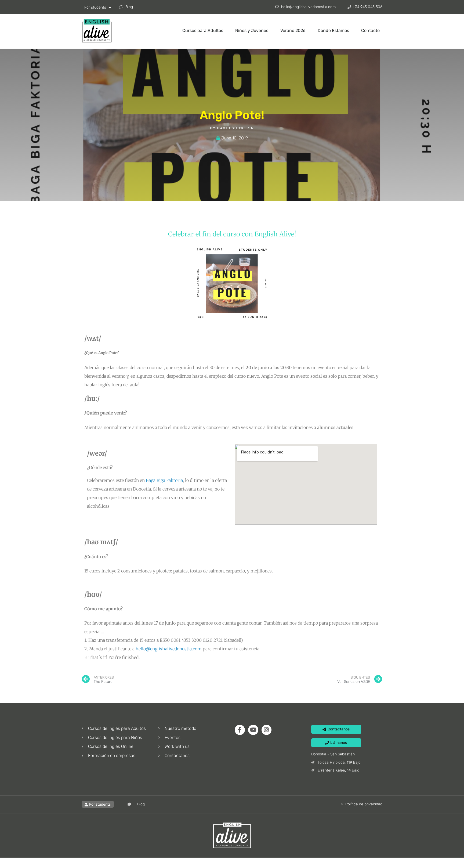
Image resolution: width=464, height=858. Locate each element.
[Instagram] (267, 730)
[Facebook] (240, 730)
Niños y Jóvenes (251, 30)
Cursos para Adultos (202, 30)
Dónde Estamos (333, 30)
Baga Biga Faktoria (164, 480)
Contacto (370, 30)
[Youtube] (253, 730)
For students (95, 7)
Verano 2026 (293, 30)
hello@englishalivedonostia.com (169, 648)
